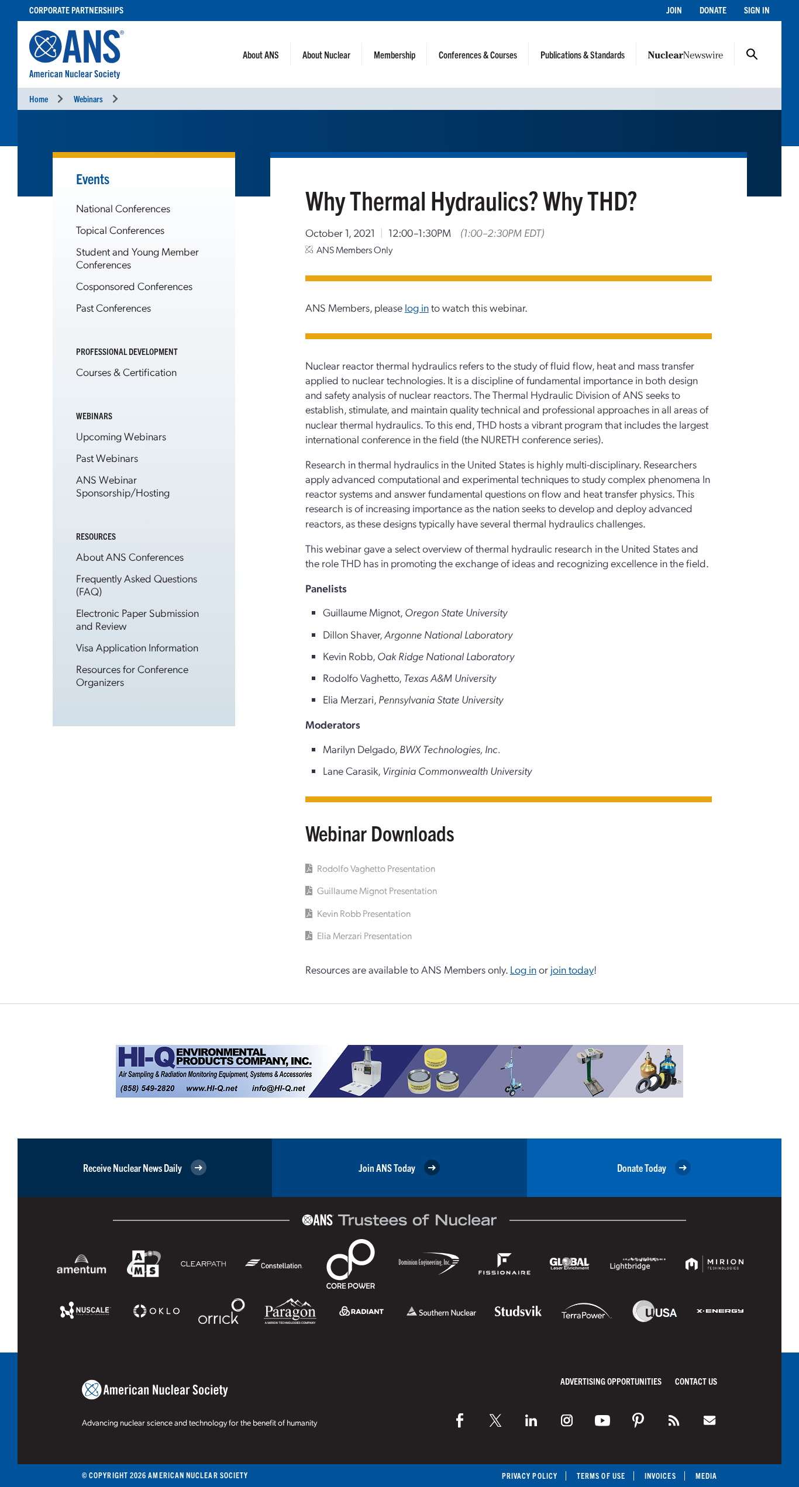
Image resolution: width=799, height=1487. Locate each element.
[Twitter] (495, 1420)
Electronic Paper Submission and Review (137, 619)
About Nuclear (326, 54)
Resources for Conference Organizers (132, 675)
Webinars (88, 98)
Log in (523, 969)
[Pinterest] (638, 1420)
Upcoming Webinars (121, 436)
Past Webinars (107, 457)
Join (674, 9)
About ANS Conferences (130, 556)
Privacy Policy (529, 1476)
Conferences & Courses (478, 54)
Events (92, 178)
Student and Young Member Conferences (137, 257)
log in (417, 307)
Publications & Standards (582, 54)
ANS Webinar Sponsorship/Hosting (123, 485)
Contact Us (696, 1380)
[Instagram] (566, 1420)
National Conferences (123, 208)
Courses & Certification (126, 371)
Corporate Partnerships (76, 9)
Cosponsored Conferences (134, 285)
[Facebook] (459, 1420)
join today (572, 969)
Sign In (757, 9)
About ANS (261, 54)
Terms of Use (601, 1476)
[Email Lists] (709, 1420)
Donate (713, 9)
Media (706, 1476)
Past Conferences (113, 307)
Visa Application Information (137, 647)
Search (752, 54)
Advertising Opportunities (611, 1380)
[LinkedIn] (531, 1420)
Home (38, 98)
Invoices (660, 1476)
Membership (394, 54)
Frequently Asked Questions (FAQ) (136, 584)
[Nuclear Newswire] (673, 1420)
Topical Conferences (120, 229)
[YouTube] (602, 1420)
